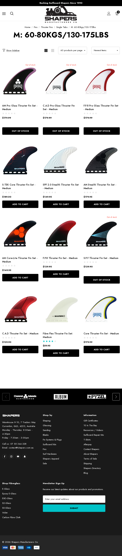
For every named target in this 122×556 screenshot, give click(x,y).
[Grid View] (46, 50)
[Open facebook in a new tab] (4, 456)
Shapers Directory (92, 468)
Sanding (46, 430)
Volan (5, 512)
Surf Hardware (50, 454)
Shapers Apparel (51, 458)
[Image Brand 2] (61, 396)
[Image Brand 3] (96, 396)
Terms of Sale (90, 458)
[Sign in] (109, 13)
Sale (45, 463)
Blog (86, 473)
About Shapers (91, 454)
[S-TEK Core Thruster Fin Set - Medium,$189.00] (20, 160)
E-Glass (6, 488)
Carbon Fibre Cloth (11, 517)
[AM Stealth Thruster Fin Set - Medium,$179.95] (102, 160)
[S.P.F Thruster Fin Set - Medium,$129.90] (102, 233)
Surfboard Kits (49, 444)
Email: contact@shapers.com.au (18, 447)
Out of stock (20, 131)
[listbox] (106, 50)
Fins (44, 449)
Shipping (88, 463)
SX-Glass (6, 508)
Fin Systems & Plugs (52, 439)
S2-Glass (6, 503)
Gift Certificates (91, 420)
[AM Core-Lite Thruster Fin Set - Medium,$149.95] (20, 233)
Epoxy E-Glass (9, 493)
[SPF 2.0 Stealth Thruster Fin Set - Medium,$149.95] (61, 160)
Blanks (46, 435)
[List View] (52, 50)
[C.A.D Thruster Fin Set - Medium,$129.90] (20, 309)
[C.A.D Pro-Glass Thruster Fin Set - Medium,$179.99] (61, 81)
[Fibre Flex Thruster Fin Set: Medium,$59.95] (61, 309)
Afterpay (88, 444)
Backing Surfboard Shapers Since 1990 (61, 3)
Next (116, 3)
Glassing (47, 425)
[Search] (12, 13)
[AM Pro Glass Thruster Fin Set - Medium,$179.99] (20, 81)
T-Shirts (87, 439)
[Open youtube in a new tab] (18, 456)
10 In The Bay (90, 425)
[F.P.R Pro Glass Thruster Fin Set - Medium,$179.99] (102, 81)
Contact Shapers (91, 449)
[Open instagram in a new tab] (11, 456)
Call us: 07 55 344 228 (14, 443)
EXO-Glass (7, 498)
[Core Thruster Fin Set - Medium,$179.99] (102, 309)
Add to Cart (20, 204)
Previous (5, 3)
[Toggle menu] (4, 13)
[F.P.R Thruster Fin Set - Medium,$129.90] (61, 233)
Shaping (46, 420)
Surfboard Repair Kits (94, 435)
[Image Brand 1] (25, 396)
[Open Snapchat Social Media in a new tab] (24, 456)
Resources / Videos (93, 430)
